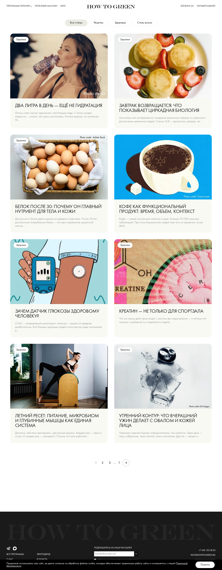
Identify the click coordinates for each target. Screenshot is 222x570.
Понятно (205, 565)
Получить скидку (130, 295)
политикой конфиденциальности (130, 305)
